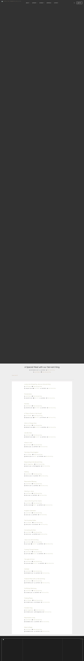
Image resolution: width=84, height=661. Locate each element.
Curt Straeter (28, 415)
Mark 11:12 (35, 553)
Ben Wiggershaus (29, 464)
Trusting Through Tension (31, 549)
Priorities (26, 403)
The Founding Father (30, 520)
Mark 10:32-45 (36, 388)
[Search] (74, 2)
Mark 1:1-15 (37, 398)
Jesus (35, 456)
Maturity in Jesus (29, 491)
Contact (56, 2)
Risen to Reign (28, 627)
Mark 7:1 (34, 505)
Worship (34, 2)
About (27, 2)
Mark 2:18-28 (37, 427)
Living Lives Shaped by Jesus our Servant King (37, 384)
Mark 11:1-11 (34, 543)
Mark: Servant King (51, 370)
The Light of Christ (29, 559)
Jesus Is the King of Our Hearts (33, 501)
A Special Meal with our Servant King (34, 578)
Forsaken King (28, 608)
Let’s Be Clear (28, 433)
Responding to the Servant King (33, 462)
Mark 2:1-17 (37, 417)
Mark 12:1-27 (35, 563)
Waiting (26, 471)
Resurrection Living (29, 617)
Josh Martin (37, 372)
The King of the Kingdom (31, 452)
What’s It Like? (28, 442)
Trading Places (28, 598)
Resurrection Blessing (30, 481)
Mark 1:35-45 (37, 407)
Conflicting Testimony (30, 588)
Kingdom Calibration (30, 510)
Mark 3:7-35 (37, 436)
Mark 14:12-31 (15, 375)
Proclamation (28, 394)
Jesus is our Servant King (31, 539)
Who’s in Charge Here (30, 423)
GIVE (80, 2)
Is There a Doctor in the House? (33, 413)
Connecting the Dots (30, 530)
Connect (41, 2)
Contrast (26, 569)
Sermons (49, 2)
